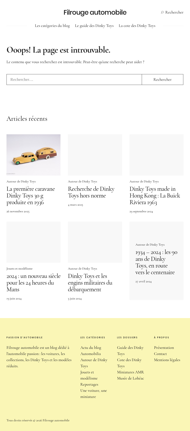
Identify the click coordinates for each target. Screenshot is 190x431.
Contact (160, 353)
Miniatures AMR (130, 372)
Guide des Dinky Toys (130, 350)
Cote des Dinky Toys (129, 362)
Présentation (164, 347)
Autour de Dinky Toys (21, 181)
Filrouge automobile (95, 12)
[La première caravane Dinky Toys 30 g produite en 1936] (33, 154)
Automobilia (90, 353)
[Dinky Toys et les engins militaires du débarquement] (95, 242)
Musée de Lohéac (130, 378)
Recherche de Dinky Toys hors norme (91, 192)
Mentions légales (167, 359)
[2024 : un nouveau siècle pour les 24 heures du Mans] (33, 242)
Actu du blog (90, 347)
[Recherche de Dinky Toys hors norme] (95, 154)
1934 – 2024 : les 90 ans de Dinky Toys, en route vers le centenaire (156, 262)
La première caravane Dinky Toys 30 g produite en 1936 (30, 195)
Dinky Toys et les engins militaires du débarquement (90, 282)
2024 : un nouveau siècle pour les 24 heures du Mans (33, 282)
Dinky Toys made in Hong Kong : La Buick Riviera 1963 (155, 195)
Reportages (89, 384)
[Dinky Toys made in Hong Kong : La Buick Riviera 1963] (157, 154)
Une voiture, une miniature (93, 393)
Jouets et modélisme (19, 268)
